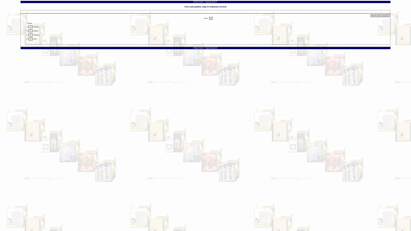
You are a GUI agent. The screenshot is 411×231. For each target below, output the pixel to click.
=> (211, 18)
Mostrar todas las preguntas (380, 15)
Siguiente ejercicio (211, 2)
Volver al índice (199, 2)
